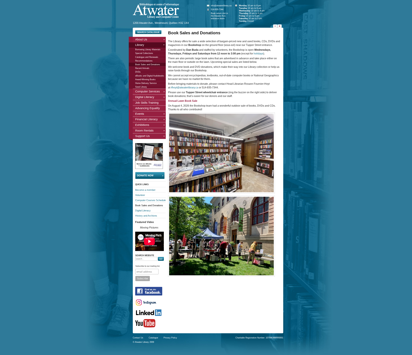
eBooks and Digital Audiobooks (149, 76)
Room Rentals (144, 130)
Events (139, 113)
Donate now (149, 175)
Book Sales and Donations (147, 64)
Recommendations (144, 61)
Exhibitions (142, 125)
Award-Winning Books (145, 79)
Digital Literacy (144, 97)
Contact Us (138, 337)
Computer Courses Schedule (150, 200)
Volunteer (140, 195)
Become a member (145, 190)
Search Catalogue (148, 32)
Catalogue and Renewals (146, 57)
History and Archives (146, 215)
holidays (258, 53)
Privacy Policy (170, 337)
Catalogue (153, 337)
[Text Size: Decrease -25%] (275, 26)
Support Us (142, 136)
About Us (141, 39)
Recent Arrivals (142, 68)
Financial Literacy (146, 119)
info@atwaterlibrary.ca (221, 5)
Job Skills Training (147, 102)
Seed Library (141, 87)
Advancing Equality (147, 108)
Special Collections (144, 53)
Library (139, 45)
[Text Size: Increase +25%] (279, 26)
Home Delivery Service (146, 83)
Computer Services (147, 91)
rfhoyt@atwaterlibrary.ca (184, 87)
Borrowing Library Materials (147, 49)
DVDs (138, 72)
